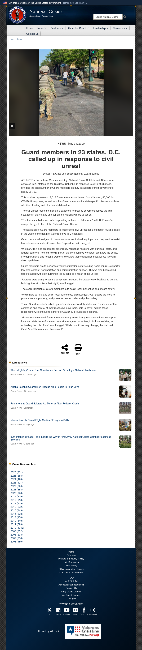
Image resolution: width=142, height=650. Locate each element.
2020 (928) (17, 493)
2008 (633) (17, 534)
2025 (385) (17, 475)
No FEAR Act (71, 581)
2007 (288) (17, 538)
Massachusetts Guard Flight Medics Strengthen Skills (40, 420)
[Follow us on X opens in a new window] (49, 611)
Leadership (99, 28)
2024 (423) (17, 479)
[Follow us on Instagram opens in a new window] (92, 611)
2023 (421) (17, 482)
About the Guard (77, 28)
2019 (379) (17, 496)
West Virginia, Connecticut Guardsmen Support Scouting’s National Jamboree (53, 370)
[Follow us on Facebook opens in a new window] (84, 611)
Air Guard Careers (71, 595)
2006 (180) (17, 541)
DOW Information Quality (71, 569)
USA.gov (71, 598)
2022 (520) (17, 486)
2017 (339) (17, 503)
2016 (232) (17, 506)
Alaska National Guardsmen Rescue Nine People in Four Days (45, 386)
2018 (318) (17, 500)
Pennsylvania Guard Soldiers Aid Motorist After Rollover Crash (45, 403)
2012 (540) (17, 520)
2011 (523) (17, 524)
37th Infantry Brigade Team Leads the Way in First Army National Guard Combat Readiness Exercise (61, 438)
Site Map (71, 555)
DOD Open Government (71, 572)
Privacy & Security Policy (71, 558)
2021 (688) (17, 489)
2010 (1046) (17, 527)
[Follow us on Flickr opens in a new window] (75, 611)
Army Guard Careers (71, 591)
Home (29, 28)
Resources (119, 28)
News (40, 28)
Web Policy (71, 565)
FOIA (71, 577)
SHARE (65, 353)
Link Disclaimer (71, 562)
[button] (75, 3)
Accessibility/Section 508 (71, 584)
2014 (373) (17, 513)
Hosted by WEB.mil (48, 631)
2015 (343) (17, 510)
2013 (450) (17, 517)
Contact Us (32, 33)
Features (56, 28)
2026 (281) (17, 472)
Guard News (16, 374)
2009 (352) (17, 531)
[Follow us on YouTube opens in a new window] (66, 611)
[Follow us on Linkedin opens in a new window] (58, 611)
